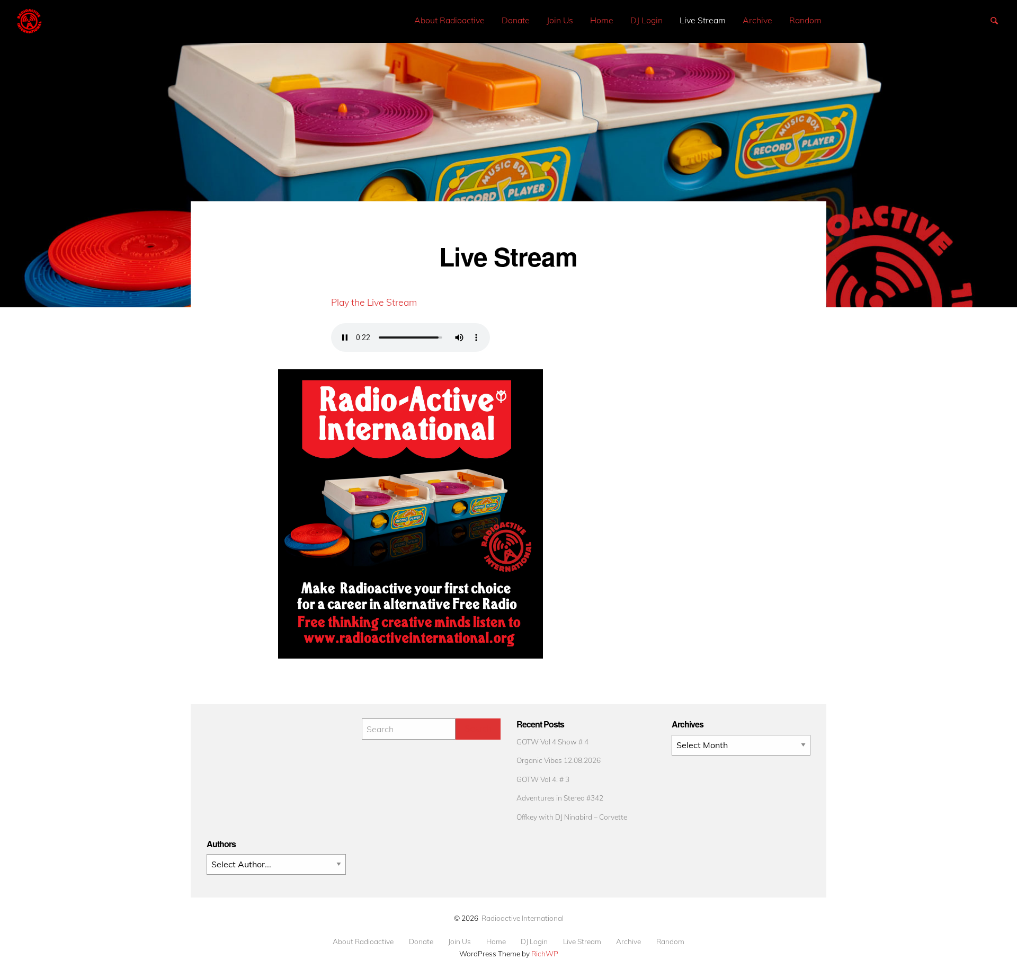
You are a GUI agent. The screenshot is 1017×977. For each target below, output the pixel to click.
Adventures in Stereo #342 (559, 797)
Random (805, 20)
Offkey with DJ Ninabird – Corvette (571, 816)
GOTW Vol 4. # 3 (542, 779)
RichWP (544, 953)
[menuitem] (449, 20)
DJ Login (646, 20)
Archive (757, 20)
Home (601, 20)
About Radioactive (449, 20)
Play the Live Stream (374, 302)
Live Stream (703, 20)
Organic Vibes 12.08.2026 (558, 760)
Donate (516, 20)
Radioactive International (522, 917)
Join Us (560, 20)
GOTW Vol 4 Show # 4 (552, 741)
